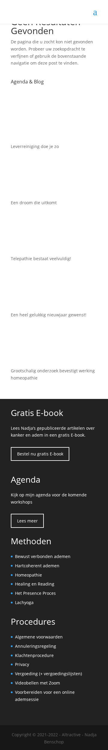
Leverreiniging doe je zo (35, 146)
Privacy (22, 664)
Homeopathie (28, 575)
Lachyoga (24, 602)
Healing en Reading (34, 584)
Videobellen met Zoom (37, 683)
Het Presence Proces (35, 593)
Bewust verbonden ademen (42, 556)
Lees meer (27, 521)
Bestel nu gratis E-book (40, 454)
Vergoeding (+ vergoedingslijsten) (48, 673)
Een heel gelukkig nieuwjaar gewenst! (48, 315)
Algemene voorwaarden (39, 637)
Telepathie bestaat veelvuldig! (41, 258)
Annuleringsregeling (35, 646)
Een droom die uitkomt (34, 202)
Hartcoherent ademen (37, 565)
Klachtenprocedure (34, 655)
